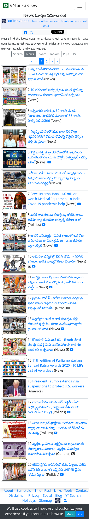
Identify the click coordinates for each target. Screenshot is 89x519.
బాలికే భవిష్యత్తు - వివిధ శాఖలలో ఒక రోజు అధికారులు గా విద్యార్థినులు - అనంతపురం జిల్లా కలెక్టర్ (56, 240)
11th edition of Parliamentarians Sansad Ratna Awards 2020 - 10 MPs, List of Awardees (56, 365)
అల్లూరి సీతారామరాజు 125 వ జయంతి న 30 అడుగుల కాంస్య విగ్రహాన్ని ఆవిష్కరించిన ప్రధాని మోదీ (56, 74)
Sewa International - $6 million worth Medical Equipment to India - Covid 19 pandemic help (55, 199)
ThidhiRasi (43, 490)
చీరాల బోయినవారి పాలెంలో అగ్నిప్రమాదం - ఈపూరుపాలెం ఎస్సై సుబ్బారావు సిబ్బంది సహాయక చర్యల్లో (56, 178)
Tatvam (55, 54)
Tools (68, 490)
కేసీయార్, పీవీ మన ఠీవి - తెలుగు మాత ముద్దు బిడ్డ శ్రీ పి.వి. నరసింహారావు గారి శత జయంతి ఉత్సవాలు (54, 344)
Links (58, 490)
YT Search (73, 495)
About (8, 490)
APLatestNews (22, 6)
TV (74, 54)
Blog (58, 495)
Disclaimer (16, 495)
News (30, 54)
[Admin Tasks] (65, 500)
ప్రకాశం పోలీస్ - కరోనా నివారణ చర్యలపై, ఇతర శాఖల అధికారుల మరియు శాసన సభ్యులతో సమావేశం (55, 303)
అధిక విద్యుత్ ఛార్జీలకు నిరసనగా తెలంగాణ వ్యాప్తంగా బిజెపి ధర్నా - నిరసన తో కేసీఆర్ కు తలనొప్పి (57, 428)
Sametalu (24, 490)
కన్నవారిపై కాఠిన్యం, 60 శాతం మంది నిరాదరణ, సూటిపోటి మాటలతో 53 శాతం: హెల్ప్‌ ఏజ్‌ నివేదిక (54, 115)
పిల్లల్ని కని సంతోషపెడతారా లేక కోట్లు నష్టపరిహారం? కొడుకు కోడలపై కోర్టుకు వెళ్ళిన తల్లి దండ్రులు (55, 136)
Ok (80, 514)
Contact (82, 490)
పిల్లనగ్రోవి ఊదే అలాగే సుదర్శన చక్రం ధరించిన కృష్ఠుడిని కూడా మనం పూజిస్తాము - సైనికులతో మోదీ (56, 323)
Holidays (29, 500)
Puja (66, 54)
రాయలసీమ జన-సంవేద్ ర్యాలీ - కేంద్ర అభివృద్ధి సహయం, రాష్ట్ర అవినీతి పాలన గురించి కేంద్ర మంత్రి (53, 407)
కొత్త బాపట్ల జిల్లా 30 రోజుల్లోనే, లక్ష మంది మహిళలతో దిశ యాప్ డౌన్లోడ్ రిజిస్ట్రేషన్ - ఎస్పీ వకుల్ (57, 157)
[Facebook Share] (25, 32)
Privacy (34, 495)
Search (18, 54)
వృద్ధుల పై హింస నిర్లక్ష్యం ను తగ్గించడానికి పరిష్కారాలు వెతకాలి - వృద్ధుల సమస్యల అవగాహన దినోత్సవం (56, 448)
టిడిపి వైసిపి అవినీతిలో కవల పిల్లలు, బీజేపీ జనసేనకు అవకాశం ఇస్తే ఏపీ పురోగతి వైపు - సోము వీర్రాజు (57, 469)
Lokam (41, 54)
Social (47, 495)
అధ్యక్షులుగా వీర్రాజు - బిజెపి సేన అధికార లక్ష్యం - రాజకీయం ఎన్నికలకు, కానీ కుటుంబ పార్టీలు (55, 282)
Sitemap (45, 500)
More (70, 514)
